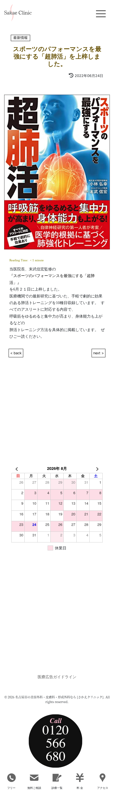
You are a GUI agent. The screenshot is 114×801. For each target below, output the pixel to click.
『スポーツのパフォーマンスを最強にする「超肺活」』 (52, 278)
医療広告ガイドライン (57, 676)
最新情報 (20, 38)
